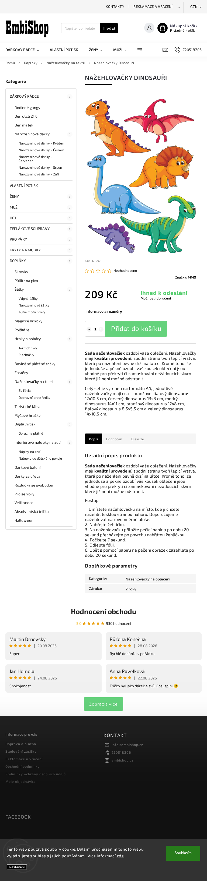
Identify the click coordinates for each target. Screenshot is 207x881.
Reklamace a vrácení (152, 6)
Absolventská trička (32, 511)
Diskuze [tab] (137, 439)
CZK (194, 7)
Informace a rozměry (103, 311)
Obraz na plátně (31, 433)
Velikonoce (24, 502)
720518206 (121, 752)
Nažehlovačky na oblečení (148, 579)
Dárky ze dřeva (27, 476)
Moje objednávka (20, 781)
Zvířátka (25, 390)
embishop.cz (122, 760)
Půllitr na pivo (26, 280)
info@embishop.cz (127, 744)
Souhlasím (183, 853)
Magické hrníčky (29, 321)
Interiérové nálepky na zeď (38, 442)
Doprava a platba (20, 744)
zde (120, 855)
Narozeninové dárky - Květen (41, 143)
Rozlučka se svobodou (34, 485)
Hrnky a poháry (28, 338)
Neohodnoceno (125, 270)
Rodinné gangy (27, 107)
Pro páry (18, 239)
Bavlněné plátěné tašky (35, 363)
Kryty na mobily (25, 250)
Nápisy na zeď (29, 451)
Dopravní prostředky (34, 397)
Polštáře (22, 329)
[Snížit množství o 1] (89, 329)
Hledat (109, 28)
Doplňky (18, 260)
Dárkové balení (27, 467)
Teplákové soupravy (30, 228)
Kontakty (115, 6)
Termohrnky (28, 348)
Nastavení (17, 867)
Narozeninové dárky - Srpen (40, 167)
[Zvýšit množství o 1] (101, 329)
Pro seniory (24, 494)
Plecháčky (26, 355)
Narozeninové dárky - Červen (41, 150)
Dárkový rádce (24, 96)
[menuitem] (24, 50)
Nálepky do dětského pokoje (40, 458)
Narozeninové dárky (32, 134)
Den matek (24, 125)
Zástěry (21, 372)
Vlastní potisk (24, 185)
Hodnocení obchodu (103, 611)
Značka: (185, 277)
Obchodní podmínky (22, 766)
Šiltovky (21, 271)
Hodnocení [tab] (114, 439)
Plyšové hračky (27, 415)
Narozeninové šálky (34, 305)
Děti (14, 218)
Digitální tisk (25, 424)
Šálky (19, 289)
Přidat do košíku (136, 328)
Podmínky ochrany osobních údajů (35, 774)
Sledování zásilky (21, 751)
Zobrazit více (103, 703)
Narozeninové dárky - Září (39, 174)
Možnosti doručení (156, 298)
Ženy (14, 196)
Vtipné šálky (28, 298)
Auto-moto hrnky (32, 312)
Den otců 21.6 (26, 116)
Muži (14, 207)
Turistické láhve (28, 406)
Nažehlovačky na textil (34, 381)
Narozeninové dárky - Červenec (35, 158)
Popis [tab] (93, 439)
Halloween (24, 520)
